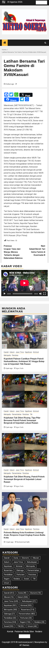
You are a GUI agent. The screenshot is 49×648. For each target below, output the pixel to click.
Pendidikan (8, 575)
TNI (31, 414)
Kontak (10, 631)
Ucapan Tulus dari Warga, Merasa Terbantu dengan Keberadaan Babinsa (13, 252)
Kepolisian (28, 352)
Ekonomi (25, 558)
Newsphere (39, 642)
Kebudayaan (32, 562)
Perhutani (20, 575)
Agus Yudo (19, 368)
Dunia (16, 558)
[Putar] (4, 293)
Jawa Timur (20, 352)
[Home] (4, 43)
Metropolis (7, 355)
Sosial (26, 579)
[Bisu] (40, 293)
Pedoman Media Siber (24, 631)
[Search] (45, 42)
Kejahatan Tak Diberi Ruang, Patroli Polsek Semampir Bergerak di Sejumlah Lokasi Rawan (24, 479)
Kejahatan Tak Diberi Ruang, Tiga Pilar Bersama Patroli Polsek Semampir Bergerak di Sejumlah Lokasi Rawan (22, 420)
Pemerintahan (16, 414)
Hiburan (36, 558)
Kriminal (36, 352)
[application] (24, 283)
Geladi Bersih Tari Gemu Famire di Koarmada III (37, 250)
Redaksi (17, 579)
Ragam (7, 579)
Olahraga (20, 570)
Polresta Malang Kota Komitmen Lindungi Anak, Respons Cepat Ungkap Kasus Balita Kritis (24, 535)
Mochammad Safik (23, 542)
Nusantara (8, 570)
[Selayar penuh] (44, 293)
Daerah (6, 352)
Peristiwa (15, 355)
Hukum (12, 352)
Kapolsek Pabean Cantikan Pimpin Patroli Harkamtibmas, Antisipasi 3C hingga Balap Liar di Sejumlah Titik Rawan (24, 361)
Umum (6, 583)
